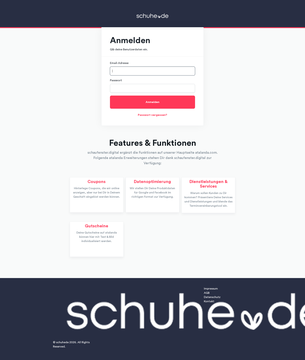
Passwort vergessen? (152, 115)
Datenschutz (212, 297)
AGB (207, 292)
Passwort (116, 80)
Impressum (211, 288)
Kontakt (209, 301)
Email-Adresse (119, 63)
